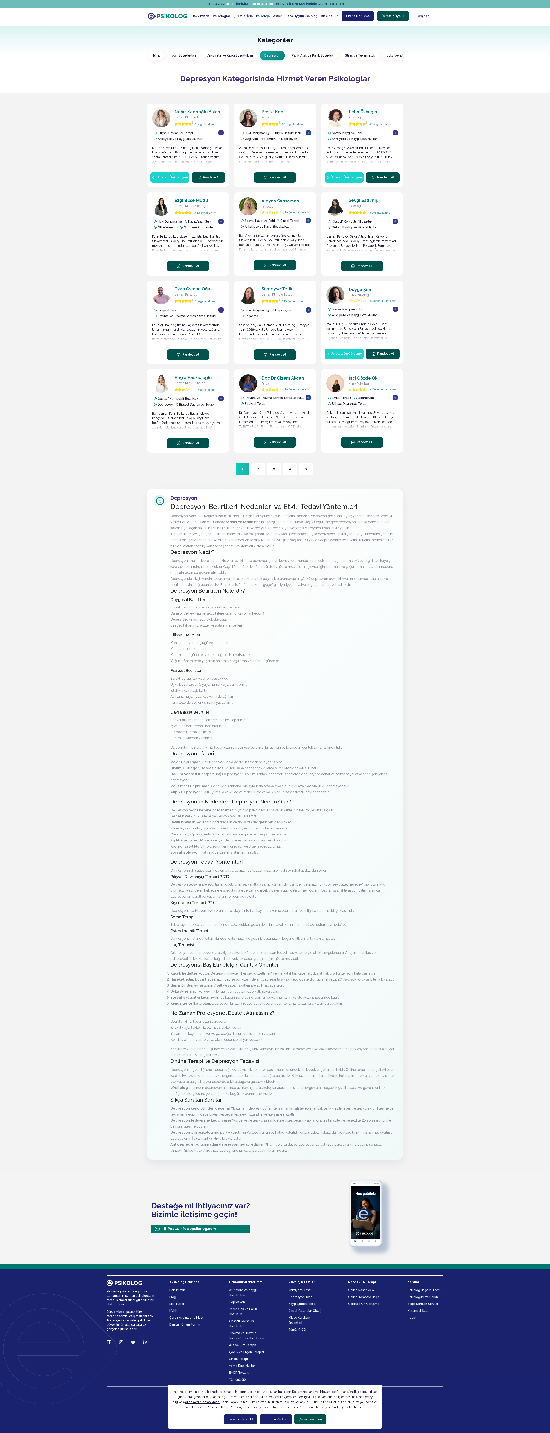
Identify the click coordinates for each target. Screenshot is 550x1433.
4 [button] (290, 469)
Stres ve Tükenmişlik (360, 55)
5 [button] (306, 469)
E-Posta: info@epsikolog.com (190, 1229)
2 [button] (258, 469)
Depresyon (272, 55)
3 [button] (274, 469)
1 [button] (242, 469)
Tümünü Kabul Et (240, 1419)
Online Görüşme (358, 16)
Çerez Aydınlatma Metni (201, 1402)
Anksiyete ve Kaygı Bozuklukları (230, 55)
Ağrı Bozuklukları (184, 55)
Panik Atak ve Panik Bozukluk (312, 55)
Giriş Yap (423, 16)
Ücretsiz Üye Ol (393, 16)
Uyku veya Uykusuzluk (403, 55)
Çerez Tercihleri (310, 1419)
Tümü (156, 55)
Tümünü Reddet (276, 1419)
